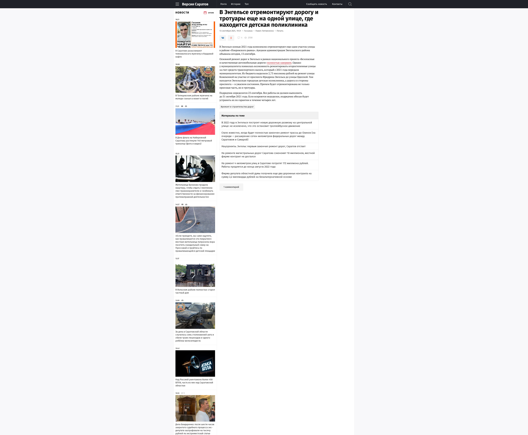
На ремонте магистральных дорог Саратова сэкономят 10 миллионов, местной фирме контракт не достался (268, 155)
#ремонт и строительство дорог (237, 106)
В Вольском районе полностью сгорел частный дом (195, 291)
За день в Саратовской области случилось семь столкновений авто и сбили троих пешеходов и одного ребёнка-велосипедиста (194, 336)
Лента (223, 4)
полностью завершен (279, 62)
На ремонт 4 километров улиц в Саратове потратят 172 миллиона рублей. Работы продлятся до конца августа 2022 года (265, 165)
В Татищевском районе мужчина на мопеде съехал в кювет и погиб (193, 97)
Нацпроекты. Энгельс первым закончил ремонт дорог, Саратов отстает (264, 146)
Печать (280, 31)
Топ (247, 4)
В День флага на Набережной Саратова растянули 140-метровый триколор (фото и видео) (193, 140)
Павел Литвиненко (264, 31)
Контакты (337, 4)
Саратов (195, 4)
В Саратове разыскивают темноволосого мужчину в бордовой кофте (194, 53)
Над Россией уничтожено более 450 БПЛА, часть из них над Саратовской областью (194, 382)
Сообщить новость (316, 4)
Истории (235, 4)
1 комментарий (231, 187)
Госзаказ (248, 31)
